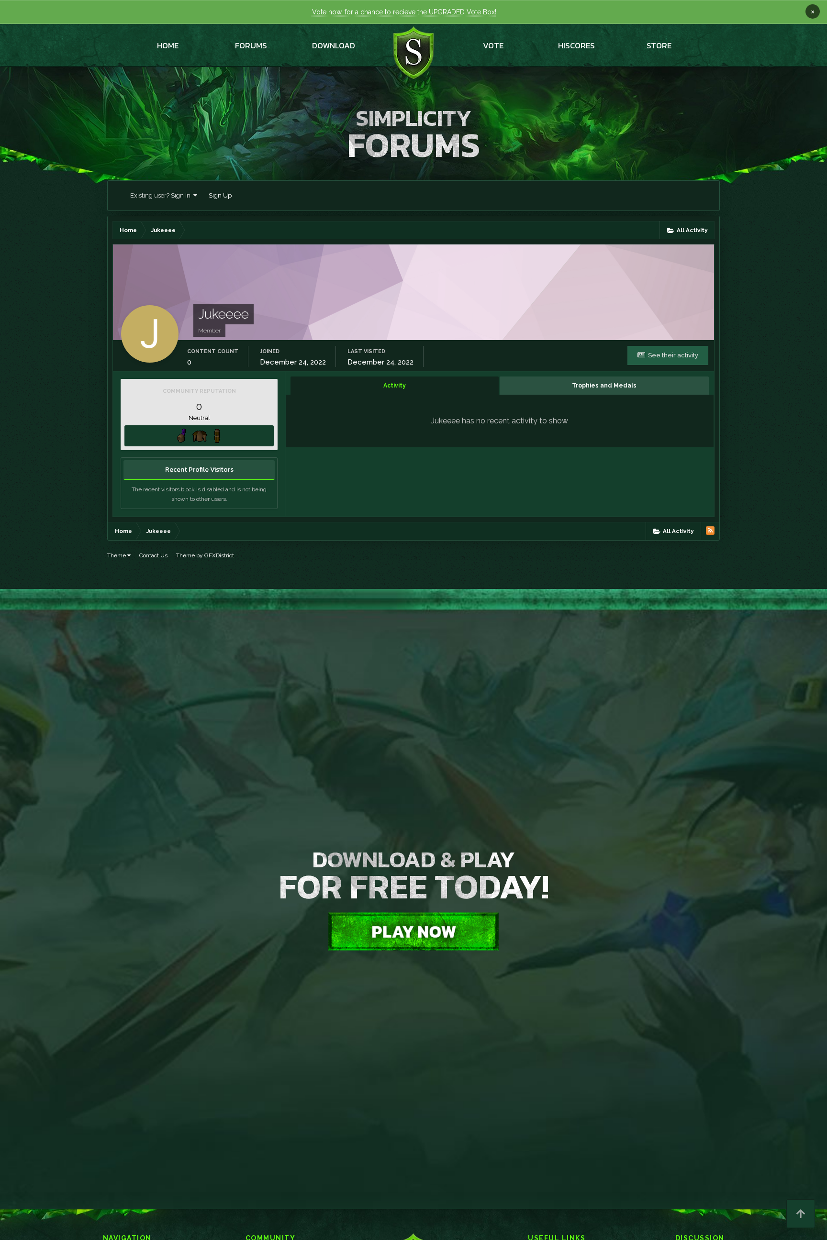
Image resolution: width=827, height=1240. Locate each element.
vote (493, 45)
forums (251, 45)
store (659, 45)
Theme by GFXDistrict (205, 555)
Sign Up (220, 195)
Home (168, 45)
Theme (117, 555)
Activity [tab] (394, 385)
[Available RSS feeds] (710, 530)
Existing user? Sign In (161, 195)
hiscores (576, 45)
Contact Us (153, 555)
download (333, 45)
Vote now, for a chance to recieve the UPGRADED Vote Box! (404, 12)
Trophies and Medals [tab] (604, 385)
